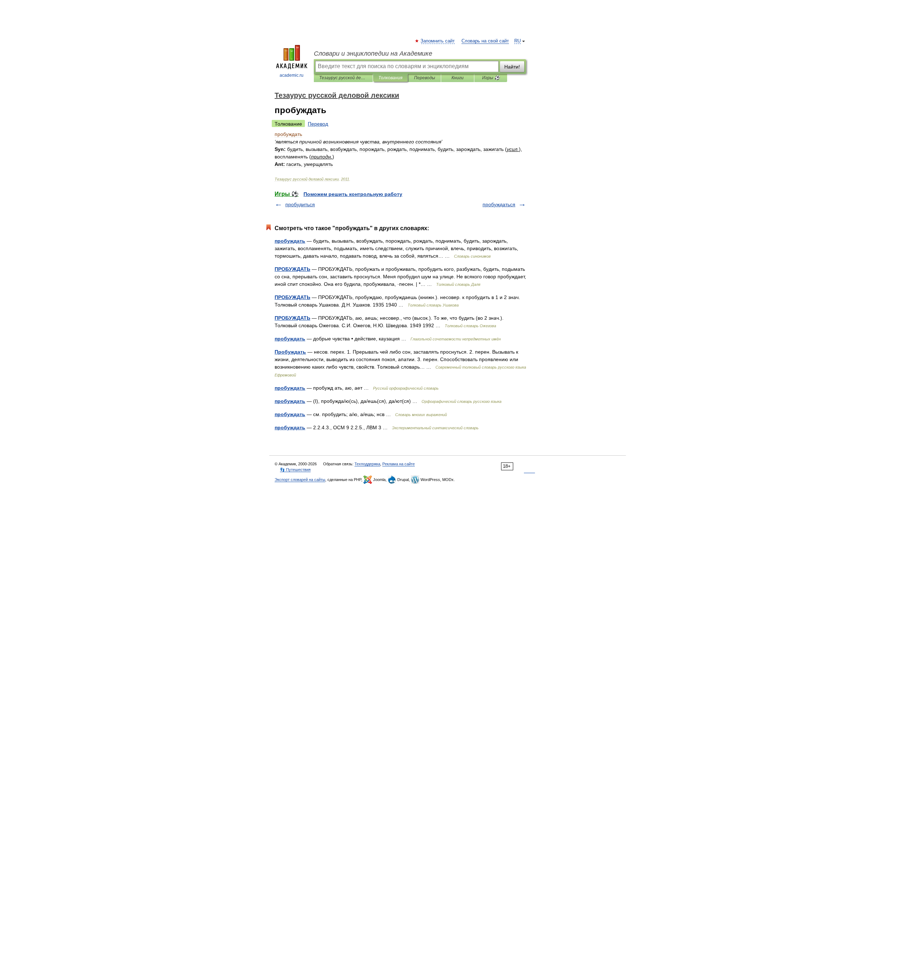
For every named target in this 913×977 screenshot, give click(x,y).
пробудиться (300, 204)
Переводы (424, 77)
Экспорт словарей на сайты (300, 479)
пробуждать (290, 241)
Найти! (512, 67)
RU (517, 41)
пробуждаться (499, 204)
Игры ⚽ (491, 77)
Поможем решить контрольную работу (353, 194)
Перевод (318, 124)
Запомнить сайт (438, 41)
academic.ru (292, 75)
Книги (458, 77)
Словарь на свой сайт (485, 41)
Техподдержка (367, 464)
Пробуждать (290, 352)
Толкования (390, 77)
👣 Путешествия (295, 469)
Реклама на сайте (398, 464)
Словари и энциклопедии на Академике (373, 53)
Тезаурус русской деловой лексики (343, 77)
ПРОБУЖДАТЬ (292, 269)
